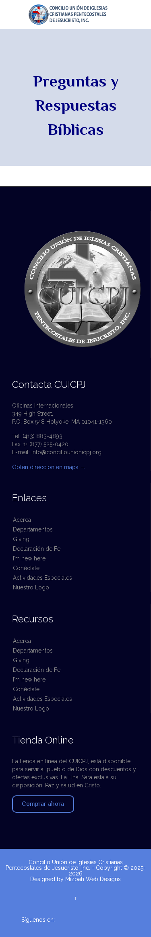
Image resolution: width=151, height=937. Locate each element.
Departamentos (33, 529)
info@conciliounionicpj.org (66, 452)
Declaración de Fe (36, 549)
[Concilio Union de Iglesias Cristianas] (79, 14)
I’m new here (29, 558)
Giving (21, 539)
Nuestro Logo (31, 587)
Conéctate (26, 568)
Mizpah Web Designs (93, 879)
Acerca (22, 520)
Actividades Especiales (42, 578)
